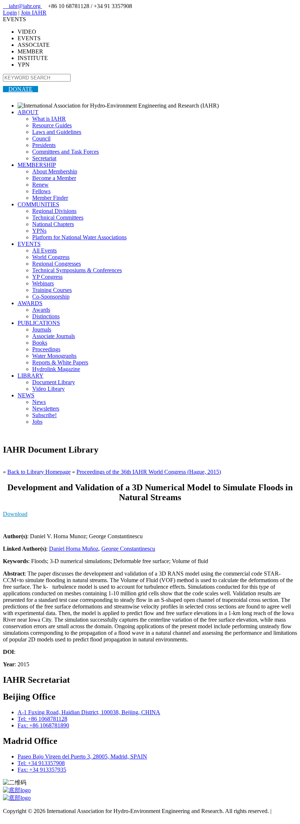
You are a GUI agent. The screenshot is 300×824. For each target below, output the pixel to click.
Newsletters (45, 408)
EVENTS (29, 244)
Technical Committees (57, 217)
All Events (44, 250)
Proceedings (46, 349)
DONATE (20, 89)
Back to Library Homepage (39, 472)
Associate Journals (53, 336)
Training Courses (52, 290)
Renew (40, 184)
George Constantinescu (128, 549)
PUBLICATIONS (39, 323)
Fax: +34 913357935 (42, 770)
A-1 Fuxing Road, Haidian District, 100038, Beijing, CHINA (89, 712)
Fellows (41, 191)
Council (41, 138)
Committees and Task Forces (65, 152)
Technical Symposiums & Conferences (77, 270)
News (39, 402)
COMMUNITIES (38, 204)
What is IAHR (49, 119)
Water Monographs (54, 356)
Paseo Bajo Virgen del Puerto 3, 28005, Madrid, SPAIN (82, 756)
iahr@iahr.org (22, 6)
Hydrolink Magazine (56, 369)
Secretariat (44, 158)
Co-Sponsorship (51, 296)
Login (10, 13)
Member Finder (50, 198)
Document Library (53, 382)
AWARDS (30, 303)
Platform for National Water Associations (79, 237)
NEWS (26, 395)
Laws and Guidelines (56, 132)
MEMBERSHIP (37, 165)
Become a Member (54, 178)
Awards (41, 310)
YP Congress (47, 277)
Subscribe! (44, 415)
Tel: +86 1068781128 (42, 719)
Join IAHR (33, 13)
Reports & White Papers (60, 362)
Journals (41, 329)
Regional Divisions (54, 211)
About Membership (54, 171)
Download (15, 514)
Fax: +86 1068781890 (43, 725)
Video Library (48, 389)
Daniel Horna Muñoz (73, 549)
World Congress (51, 257)
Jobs (37, 422)
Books (39, 343)
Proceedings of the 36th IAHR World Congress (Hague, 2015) (148, 472)
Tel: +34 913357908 (41, 763)
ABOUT (28, 112)
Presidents (44, 145)
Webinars (43, 283)
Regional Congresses (56, 264)
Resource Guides (52, 125)
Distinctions (46, 316)
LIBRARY (31, 375)
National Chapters (53, 224)
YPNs (39, 231)
